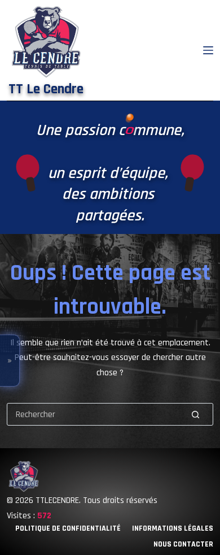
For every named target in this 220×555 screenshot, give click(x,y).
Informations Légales (172, 528)
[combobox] (93, 414)
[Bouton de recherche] (195, 414)
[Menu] (208, 50)
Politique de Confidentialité (68, 528)
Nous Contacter (183, 544)
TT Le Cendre (45, 89)
